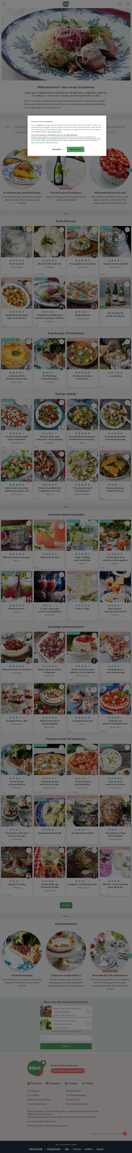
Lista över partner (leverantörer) (44, 143)
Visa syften (56, 149)
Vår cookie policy (54, 132)
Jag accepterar (75, 149)
